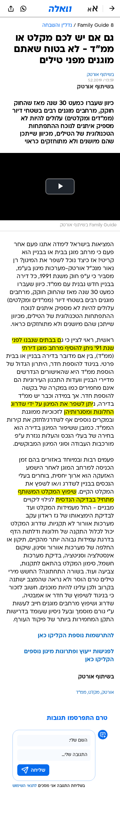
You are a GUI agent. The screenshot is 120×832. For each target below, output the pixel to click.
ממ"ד (81, 693)
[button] (93, 8)
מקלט (94, 693)
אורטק (107, 693)
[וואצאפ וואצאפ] (23, 8)
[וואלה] (60, 8)
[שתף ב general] (10, 8)
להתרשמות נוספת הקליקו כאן (76, 636)
